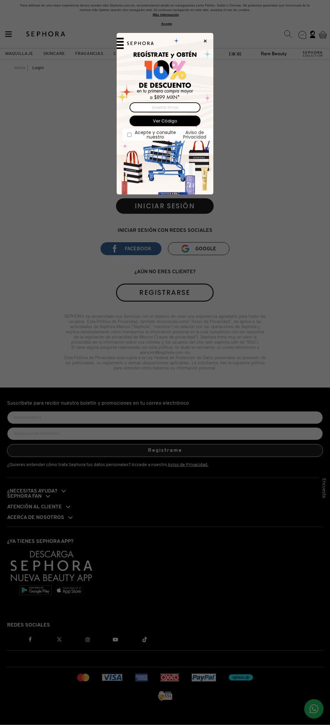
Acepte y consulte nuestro (168, 134)
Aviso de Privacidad (192, 134)
